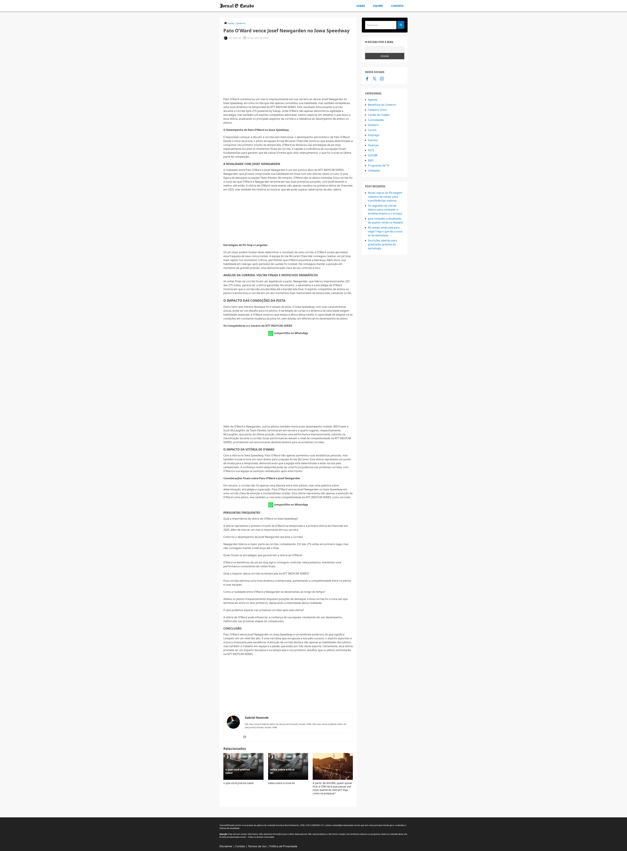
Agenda (372, 99)
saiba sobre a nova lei (281, 783)
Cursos (372, 130)
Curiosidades (376, 120)
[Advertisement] (288, 68)
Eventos (373, 140)
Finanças (373, 145)
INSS (371, 160)
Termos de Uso (257, 846)
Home (231, 23)
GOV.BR (372, 155)
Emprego (373, 135)
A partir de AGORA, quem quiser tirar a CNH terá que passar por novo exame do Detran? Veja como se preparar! (332, 788)
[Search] (400, 25)
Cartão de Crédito (379, 115)
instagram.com (382, 78)
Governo (240, 23)
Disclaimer (226, 846)
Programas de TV (378, 165)
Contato (397, 6)
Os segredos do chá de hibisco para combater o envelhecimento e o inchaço (385, 209)
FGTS (371, 150)
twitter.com (374, 78)
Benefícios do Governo (382, 104)
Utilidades (374, 170)
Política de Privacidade (283, 846)
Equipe (378, 6)
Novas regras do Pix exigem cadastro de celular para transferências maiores (385, 196)
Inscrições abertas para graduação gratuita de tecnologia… (382, 244)
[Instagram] (244, 737)
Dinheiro (373, 125)
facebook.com (367, 78)
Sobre (360, 6)
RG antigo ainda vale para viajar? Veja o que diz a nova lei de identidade (385, 231)
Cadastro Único (377, 110)
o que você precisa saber (238, 783)
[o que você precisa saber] (243, 766)
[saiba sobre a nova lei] (288, 766)
